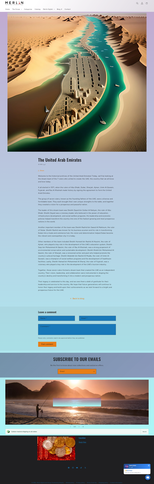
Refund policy (70, 482)
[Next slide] (79, 427)
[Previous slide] (70, 427)
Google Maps (82, 442)
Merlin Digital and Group (44, 482)
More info (145, 431)
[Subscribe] (93, 371)
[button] (17, 9)
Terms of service (92, 482)
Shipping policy (103, 482)
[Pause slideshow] (84, 427)
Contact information (116, 482)
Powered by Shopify (58, 482)
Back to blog (78, 298)
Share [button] (42, 170)
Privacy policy (80, 482)
